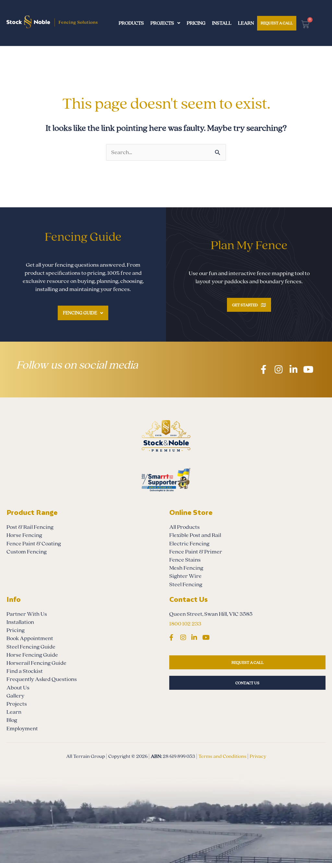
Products (131, 23)
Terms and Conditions (222, 756)
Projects (162, 23)
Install (221, 23)
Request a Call (277, 23)
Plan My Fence (249, 245)
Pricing (196, 23)
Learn (246, 23)
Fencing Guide (80, 313)
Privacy (258, 756)
